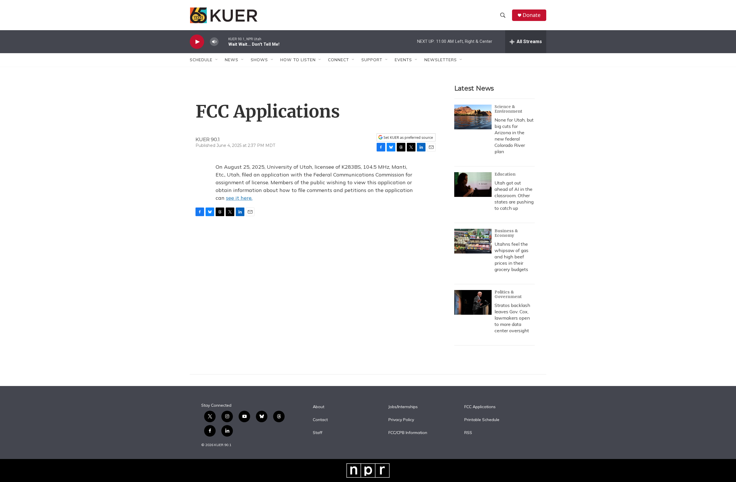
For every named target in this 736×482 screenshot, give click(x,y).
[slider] (223, 42)
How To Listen (298, 59)
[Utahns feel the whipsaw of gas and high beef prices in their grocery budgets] (473, 241)
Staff (317, 433)
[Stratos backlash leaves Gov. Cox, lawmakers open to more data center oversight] (473, 302)
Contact (320, 420)
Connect (338, 59)
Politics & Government (508, 294)
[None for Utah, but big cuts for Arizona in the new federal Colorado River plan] (473, 117)
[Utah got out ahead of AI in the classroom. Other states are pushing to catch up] (473, 184)
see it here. (239, 198)
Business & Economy (506, 233)
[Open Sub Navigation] (216, 59)
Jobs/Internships (403, 407)
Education (504, 174)
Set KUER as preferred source (408, 137)
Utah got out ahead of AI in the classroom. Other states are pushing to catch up (514, 195)
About (318, 407)
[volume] (214, 41)
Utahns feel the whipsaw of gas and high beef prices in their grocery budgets (511, 256)
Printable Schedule (481, 420)
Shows (259, 59)
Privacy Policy (401, 420)
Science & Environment (508, 109)
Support (371, 59)
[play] (197, 42)
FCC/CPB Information (407, 433)
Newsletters (440, 59)
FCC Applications (480, 407)
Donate (531, 15)
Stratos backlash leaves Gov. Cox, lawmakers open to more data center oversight (512, 317)
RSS (468, 433)
